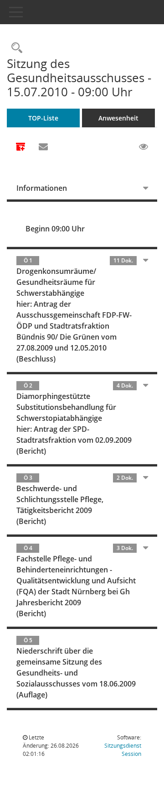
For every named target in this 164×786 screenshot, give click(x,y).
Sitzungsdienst (122, 750)
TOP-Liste (43, 118)
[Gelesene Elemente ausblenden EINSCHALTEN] (143, 147)
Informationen (41, 188)
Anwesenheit (118, 118)
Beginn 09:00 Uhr (55, 229)
